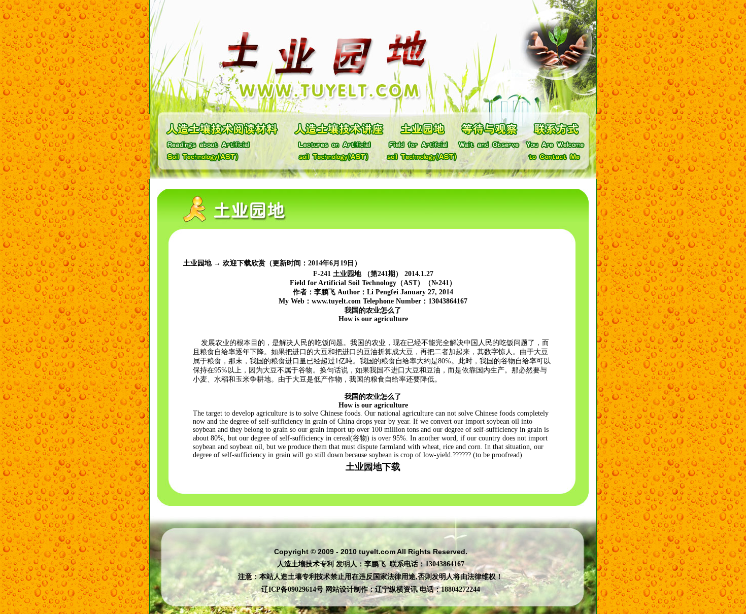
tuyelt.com (377, 552)
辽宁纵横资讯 (396, 589)
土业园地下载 (373, 467)
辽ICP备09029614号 (292, 589)
